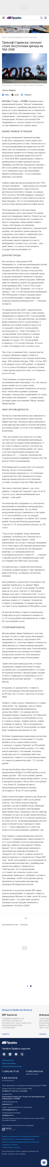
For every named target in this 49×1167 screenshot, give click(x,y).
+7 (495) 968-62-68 (34, 1072)
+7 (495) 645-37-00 (10, 1071)
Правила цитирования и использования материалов (20, 1136)
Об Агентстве (8, 1060)
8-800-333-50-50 (9, 1079)
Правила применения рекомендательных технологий (20, 1142)
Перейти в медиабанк (36, 85)
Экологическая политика (11, 1147)
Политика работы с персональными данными (18, 1139)
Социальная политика (10, 1145)
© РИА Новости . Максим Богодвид (14, 85)
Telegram (27, 95)
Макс (7, 95)
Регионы (24, 925)
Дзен (16, 95)
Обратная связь (9, 1063)
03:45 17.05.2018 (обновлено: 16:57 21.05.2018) (19, 37)
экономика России (10, 925)
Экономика (24, 29)
